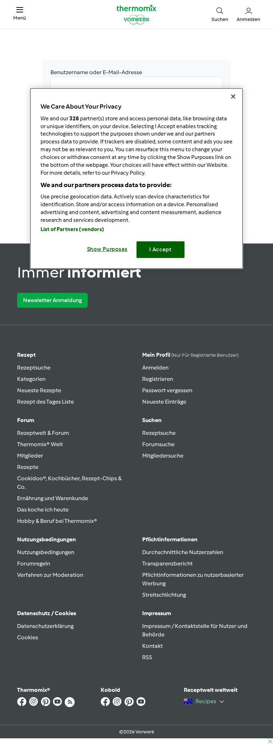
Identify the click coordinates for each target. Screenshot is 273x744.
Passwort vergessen (167, 390)
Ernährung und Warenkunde (52, 498)
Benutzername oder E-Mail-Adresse (96, 72)
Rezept (26, 354)
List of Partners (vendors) (72, 229)
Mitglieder (30, 455)
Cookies (27, 637)
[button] (19, 14)
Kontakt (152, 645)
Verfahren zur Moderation (50, 574)
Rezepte (27, 467)
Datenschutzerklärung (45, 626)
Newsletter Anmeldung (52, 300)
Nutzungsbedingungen (45, 552)
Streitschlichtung (164, 594)
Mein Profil (190, 354)
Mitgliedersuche (162, 455)
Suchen (152, 420)
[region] (136, 178)
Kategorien (31, 379)
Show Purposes (107, 249)
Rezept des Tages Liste (45, 401)
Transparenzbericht (167, 563)
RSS (147, 657)
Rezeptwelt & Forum (43, 433)
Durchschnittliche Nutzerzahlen (182, 552)
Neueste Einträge (164, 401)
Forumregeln (33, 563)
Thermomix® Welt (40, 444)
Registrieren (157, 379)
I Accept (160, 249)
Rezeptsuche (33, 367)
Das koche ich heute (43, 509)
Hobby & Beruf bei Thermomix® (57, 521)
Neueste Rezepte (39, 390)
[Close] (233, 96)
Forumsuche (158, 444)
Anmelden (155, 367)
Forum (25, 420)
